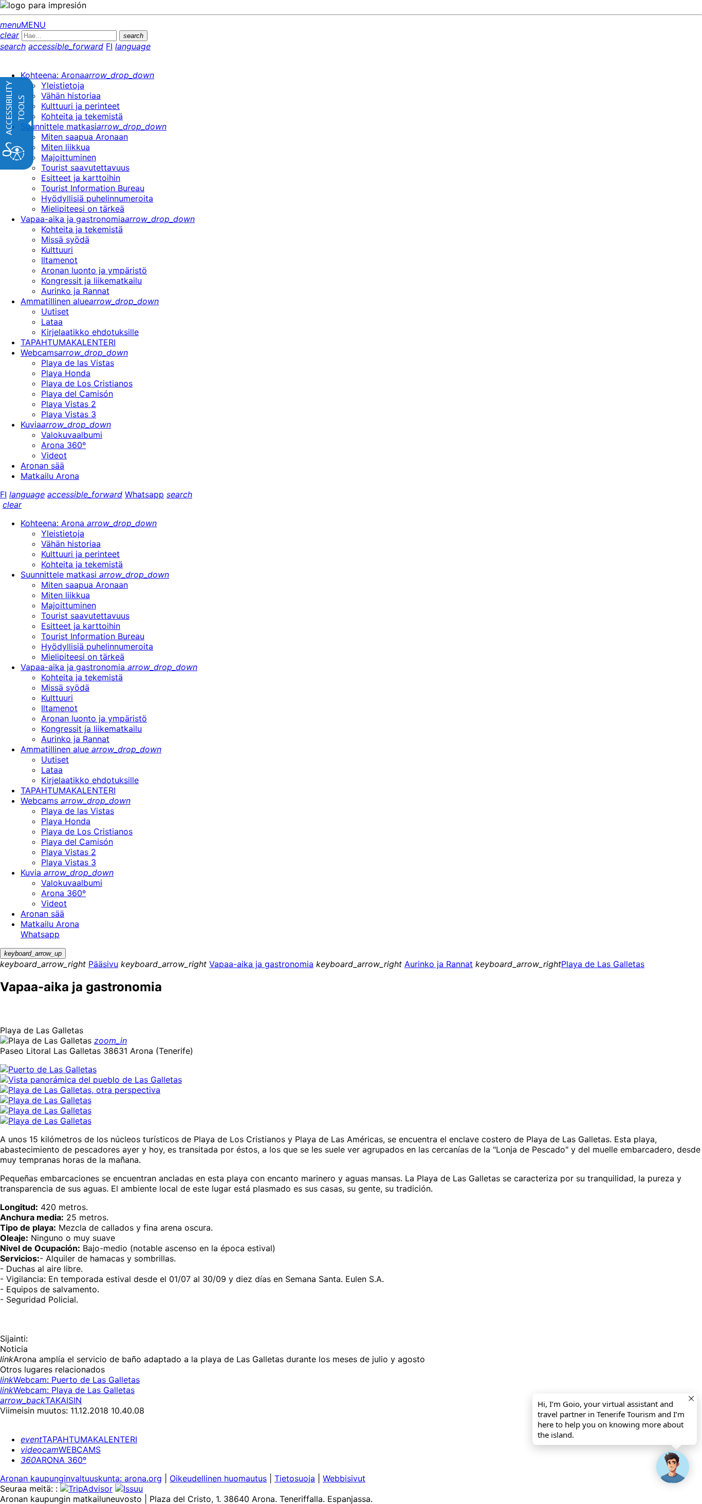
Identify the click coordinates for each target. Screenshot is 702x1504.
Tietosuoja (294, 1478)
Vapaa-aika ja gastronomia (261, 964)
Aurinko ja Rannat (438, 964)
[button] (672, 1467)
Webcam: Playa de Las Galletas (67, 1390)
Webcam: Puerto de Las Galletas (70, 1380)
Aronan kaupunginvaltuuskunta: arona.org (81, 1478)
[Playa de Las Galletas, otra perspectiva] (80, 1090)
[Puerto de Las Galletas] (48, 1069)
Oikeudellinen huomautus (218, 1478)
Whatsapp (144, 494)
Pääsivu (103, 964)
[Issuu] (129, 1488)
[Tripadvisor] (86, 1488)
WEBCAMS (61, 1449)
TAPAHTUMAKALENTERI (79, 1439)
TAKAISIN (41, 1400)
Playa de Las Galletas (602, 964)
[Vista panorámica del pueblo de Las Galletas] (91, 1079)
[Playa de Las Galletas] (45, 1100)
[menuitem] (87, 75)
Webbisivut (344, 1478)
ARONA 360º (53, 1460)
